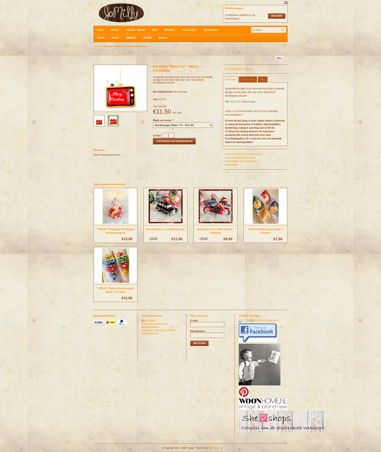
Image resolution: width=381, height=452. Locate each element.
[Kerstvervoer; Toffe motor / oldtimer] (215, 223)
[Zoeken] (282, 30)
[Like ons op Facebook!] (258, 342)
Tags (262, 79)
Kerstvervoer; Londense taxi (165, 229)
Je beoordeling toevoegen (239, 69)
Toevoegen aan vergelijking (242, 161)
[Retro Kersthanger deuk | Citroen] (265, 223)
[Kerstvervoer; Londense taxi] (165, 223)
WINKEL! (131, 37)
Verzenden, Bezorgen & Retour (158, 330)
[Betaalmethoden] (99, 325)
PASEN (147, 37)
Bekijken (276, 16)
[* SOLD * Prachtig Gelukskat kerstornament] (115, 223)
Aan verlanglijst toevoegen (241, 157)
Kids (154, 30)
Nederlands (286, 2)
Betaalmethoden (151, 327)
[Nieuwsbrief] (260, 385)
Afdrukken (232, 164)
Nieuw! (115, 30)
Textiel (101, 37)
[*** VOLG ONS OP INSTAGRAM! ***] (260, 320)
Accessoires (189, 30)
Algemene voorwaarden (155, 324)
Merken (163, 37)
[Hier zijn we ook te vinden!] (263, 409)
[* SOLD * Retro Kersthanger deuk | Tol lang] (115, 283)
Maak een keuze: (163, 120)
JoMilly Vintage (133, 13)
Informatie (230, 79)
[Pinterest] (244, 397)
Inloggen (199, 343)
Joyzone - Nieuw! (135, 30)
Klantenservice (150, 333)
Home (100, 30)
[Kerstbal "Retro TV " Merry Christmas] (99, 124)
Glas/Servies (211, 30)
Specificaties (248, 79)
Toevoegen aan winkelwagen (174, 141)
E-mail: (194, 320)
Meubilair (170, 30)
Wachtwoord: (197, 331)
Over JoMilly (148, 320)
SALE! (115, 37)
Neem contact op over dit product (244, 154)
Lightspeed (213, 448)
